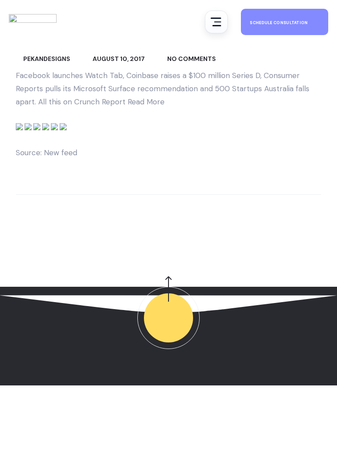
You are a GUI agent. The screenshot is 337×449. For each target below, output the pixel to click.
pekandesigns (46, 59)
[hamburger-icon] (216, 22)
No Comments (191, 59)
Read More (146, 102)
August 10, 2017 (118, 59)
